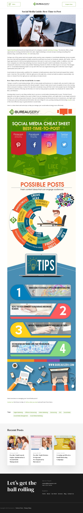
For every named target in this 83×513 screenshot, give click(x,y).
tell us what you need (32, 402)
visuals (69, 100)
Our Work (54, 494)
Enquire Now (68, 4)
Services (60, 494)
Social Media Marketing (36, 416)
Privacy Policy (27, 508)
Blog (65, 494)
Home (44, 494)
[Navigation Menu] (13, 4)
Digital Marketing (12, 50)
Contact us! (10, 402)
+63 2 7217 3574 (47, 485)
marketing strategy (52, 50)
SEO (29, 53)
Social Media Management (21, 416)
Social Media (67, 412)
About (48, 494)
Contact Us (71, 494)
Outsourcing (53, 412)
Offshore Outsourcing (30, 412)
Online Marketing (43, 412)
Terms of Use (19, 508)
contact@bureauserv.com (49, 483)
